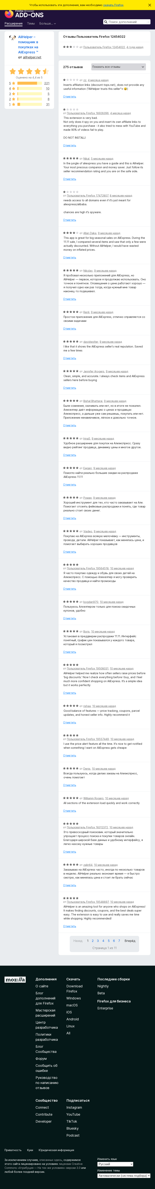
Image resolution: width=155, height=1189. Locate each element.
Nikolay (88, 270)
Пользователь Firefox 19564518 (88, 568)
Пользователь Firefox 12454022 (104, 47)
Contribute (44, 1114)
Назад (78, 941)
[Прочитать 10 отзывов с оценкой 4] (29, 88)
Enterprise (105, 1008)
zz (84, 80)
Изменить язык (107, 1159)
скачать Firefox (113, 5)
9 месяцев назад (109, 233)
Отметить (69, 96)
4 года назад (134, 47)
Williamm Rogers (93, 798)
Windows (73, 998)
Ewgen (87, 468)
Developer (44, 1121)
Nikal (86, 158)
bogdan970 (90, 601)
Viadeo (87, 531)
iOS (69, 1012)
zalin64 (87, 864)
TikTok (71, 1121)
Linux (70, 1026)
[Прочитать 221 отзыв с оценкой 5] (29, 83)
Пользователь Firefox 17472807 (87, 195)
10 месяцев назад (122, 568)
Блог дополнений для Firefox (45, 998)
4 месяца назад (98, 80)
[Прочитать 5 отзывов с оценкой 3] (29, 93)
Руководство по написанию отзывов (47, 1083)
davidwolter (90, 341)
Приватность (13, 1150)
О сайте (42, 986)
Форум (41, 1059)
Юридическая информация (56, 1150)
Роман (87, 497)
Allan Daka (89, 233)
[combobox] (126, 21)
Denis (86, 768)
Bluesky (72, 1128)
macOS (72, 1005)
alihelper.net (32, 57)
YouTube (73, 1114)
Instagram (74, 1107)
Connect (42, 1107)
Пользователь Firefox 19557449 (88, 739)
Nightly (103, 986)
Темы (31, 23)
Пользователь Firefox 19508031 (87, 668)
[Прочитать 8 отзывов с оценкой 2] (29, 99)
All (68, 1033)
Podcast (73, 1135)
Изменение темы (108, 1170)
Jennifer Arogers (93, 371)
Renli (86, 312)
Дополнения (46, 979)
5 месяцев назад (102, 158)
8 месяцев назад (121, 195)
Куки (30, 1150)
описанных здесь (50, 1159)
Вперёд (130, 941)
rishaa (87, 706)
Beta (101, 993)
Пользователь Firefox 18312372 (87, 827)
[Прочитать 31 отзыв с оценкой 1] (29, 104)
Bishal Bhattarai (92, 401)
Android (72, 1019)
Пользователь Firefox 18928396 (88, 113)
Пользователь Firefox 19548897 (88, 901)
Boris (86, 631)
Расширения (13, 23)
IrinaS (86, 438)
